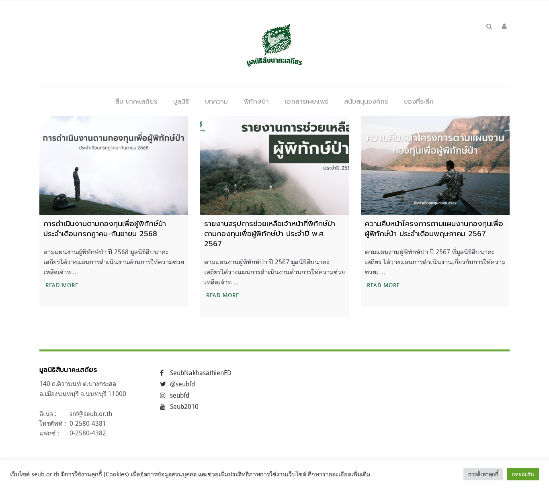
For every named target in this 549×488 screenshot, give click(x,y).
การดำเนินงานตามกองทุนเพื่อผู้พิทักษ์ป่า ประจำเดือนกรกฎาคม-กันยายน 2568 (104, 228)
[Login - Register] (504, 26)
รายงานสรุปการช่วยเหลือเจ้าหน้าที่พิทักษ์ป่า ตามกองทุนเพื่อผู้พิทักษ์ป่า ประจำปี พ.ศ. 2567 (269, 233)
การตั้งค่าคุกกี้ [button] (483, 474)
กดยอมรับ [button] (523, 474)
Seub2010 (184, 406)
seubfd (179, 395)
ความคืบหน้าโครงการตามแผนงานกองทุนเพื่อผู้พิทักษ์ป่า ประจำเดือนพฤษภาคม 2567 (434, 228)
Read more (62, 284)
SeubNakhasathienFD (200, 373)
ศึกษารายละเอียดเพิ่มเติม (339, 474)
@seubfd (182, 384)
